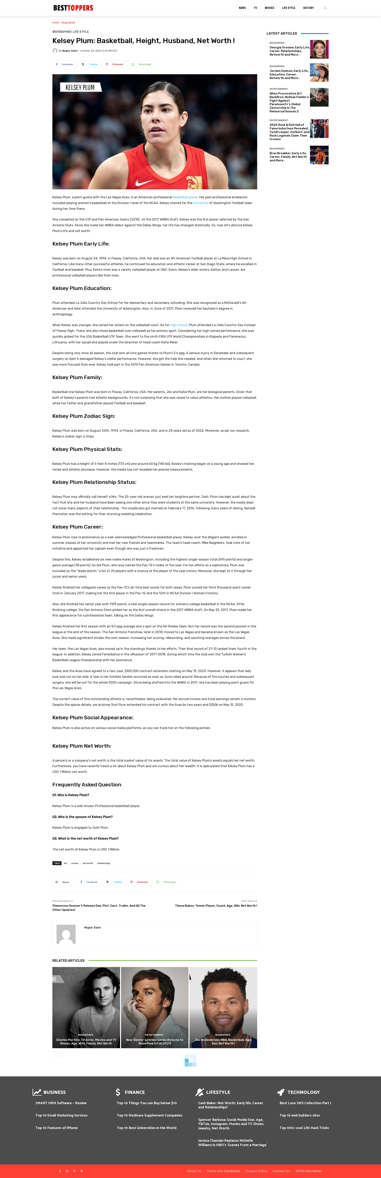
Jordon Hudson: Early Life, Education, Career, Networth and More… (289, 74)
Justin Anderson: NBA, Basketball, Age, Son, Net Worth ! (223, 1041)
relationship (103, 863)
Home (55, 22)
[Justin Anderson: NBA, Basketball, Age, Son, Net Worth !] (223, 1007)
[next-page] (61, 1054)
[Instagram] (67, 1171)
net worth (88, 863)
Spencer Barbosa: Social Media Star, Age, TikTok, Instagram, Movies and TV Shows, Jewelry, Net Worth (231, 1124)
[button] (325, 8)
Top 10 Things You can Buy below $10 (147, 1103)
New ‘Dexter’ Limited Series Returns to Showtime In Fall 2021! (154, 1041)
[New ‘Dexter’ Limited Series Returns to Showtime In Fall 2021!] (155, 1007)
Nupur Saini (70, 50)
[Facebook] (60, 1171)
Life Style (81, 31)
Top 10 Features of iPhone (57, 1128)
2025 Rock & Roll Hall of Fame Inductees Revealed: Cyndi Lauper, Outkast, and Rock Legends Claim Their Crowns (289, 132)
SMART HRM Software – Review (61, 1103)
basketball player (185, 197)
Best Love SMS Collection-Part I (305, 1103)
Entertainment (154, 1035)
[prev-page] (54, 1054)
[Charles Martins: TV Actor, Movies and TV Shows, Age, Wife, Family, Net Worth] (86, 1007)
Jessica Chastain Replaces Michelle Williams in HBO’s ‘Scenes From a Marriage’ (232, 1143)
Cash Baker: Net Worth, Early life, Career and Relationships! (230, 1105)
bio (65, 863)
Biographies (68, 22)
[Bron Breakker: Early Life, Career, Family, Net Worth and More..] (319, 155)
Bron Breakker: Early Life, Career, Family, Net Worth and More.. (288, 156)
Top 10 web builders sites (300, 1115)
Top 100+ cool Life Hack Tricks (304, 1128)
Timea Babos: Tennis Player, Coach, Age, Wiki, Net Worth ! (216, 905)
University (200, 203)
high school (178, 325)
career (75, 863)
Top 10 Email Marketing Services (62, 1115)
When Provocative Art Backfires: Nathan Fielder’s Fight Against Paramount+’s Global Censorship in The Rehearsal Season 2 (289, 102)
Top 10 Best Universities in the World (146, 1128)
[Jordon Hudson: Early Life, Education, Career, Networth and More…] (319, 72)
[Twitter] (81, 1171)
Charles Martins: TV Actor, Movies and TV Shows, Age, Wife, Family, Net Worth (86, 1041)
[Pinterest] (74, 1171)
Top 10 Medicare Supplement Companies (149, 1115)
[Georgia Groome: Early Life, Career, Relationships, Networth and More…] (319, 49)
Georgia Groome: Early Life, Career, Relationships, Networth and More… (290, 51)
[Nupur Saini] (55, 50)
